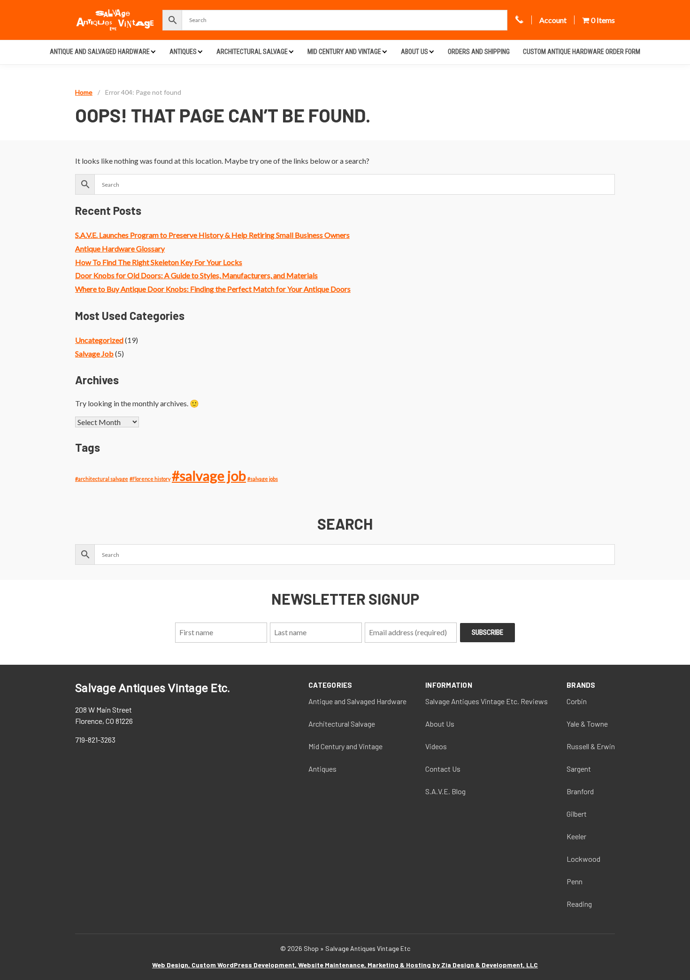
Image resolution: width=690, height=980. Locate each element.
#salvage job (209, 475)
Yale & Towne (587, 723)
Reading (579, 903)
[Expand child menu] (153, 51)
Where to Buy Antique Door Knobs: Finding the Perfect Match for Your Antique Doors (213, 288)
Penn (575, 881)
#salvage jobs (262, 479)
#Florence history (150, 479)
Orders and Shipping (479, 51)
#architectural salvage (101, 479)
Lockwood (583, 858)
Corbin (577, 701)
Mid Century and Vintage (344, 51)
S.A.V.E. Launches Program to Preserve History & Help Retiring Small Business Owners (212, 234)
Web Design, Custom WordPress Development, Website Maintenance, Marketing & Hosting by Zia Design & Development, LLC (345, 965)
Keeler (576, 836)
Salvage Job (94, 353)
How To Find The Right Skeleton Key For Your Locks (158, 262)
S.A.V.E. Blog (445, 791)
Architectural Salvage (252, 51)
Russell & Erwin (591, 746)
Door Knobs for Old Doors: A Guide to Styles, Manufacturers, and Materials (196, 275)
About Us (414, 51)
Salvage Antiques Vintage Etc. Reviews (486, 701)
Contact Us (442, 768)
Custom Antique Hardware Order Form (581, 51)
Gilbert (577, 813)
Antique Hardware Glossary (120, 248)
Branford (580, 791)
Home (83, 92)
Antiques (183, 51)
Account (553, 19)
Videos (436, 746)
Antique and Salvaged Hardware (100, 51)
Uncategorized (99, 339)
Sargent (579, 768)
